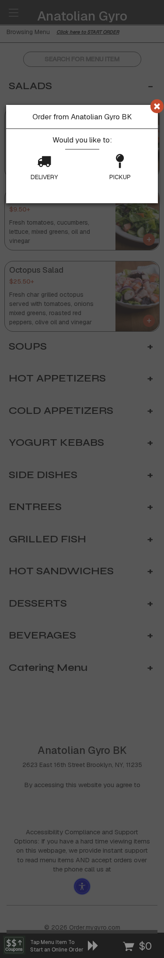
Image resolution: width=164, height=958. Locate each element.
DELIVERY (44, 177)
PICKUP (120, 177)
